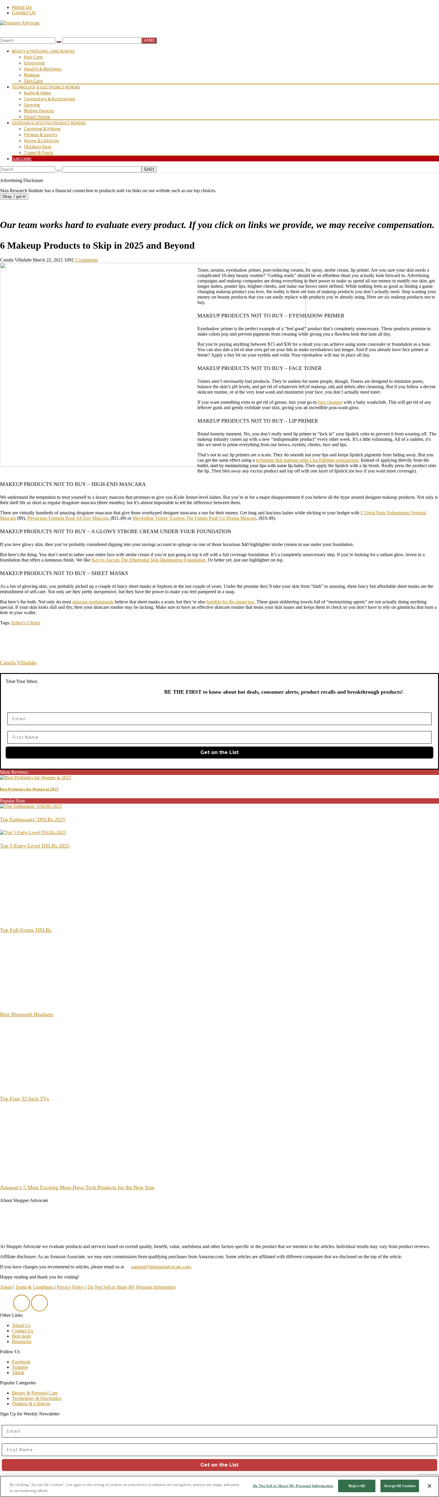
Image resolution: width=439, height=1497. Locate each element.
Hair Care (33, 57)
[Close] (429, 1486)
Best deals (21, 1336)
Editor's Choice (25, 622)
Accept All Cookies (400, 1486)
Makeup (32, 75)
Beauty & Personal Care (35, 1392)
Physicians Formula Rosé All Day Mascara (67, 518)
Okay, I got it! (14, 196)
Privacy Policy (71, 1287)
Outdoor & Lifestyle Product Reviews (49, 123)
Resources (21, 1341)
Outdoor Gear (38, 146)
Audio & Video (37, 93)
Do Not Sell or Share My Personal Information (132, 1287)
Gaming (32, 105)
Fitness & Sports (40, 134)
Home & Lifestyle (41, 140)
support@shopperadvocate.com (161, 1266)
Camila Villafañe (18, 663)
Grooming (34, 63)
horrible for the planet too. (230, 601)
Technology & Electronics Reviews (46, 87)
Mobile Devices (39, 111)
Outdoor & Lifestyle (31, 1403)
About (6, 1287)
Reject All (357, 1486)
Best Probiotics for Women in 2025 (29, 789)
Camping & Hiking (42, 128)
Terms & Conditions (35, 1287)
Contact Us (24, 12)
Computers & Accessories (49, 99)
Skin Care (33, 81)
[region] (219, 1486)
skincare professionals (92, 601)
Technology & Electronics (36, 1398)
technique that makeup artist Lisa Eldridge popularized (307, 460)
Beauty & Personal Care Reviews (43, 51)
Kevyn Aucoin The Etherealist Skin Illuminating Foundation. (149, 559)
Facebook (21, 1361)
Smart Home (37, 117)
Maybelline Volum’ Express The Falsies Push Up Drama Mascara (194, 518)
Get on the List (219, 752)
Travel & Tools (38, 152)
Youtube (20, 1367)
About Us (22, 7)
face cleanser (330, 402)
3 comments (86, 259)
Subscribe (22, 158)
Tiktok (18, 1372)
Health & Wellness (43, 69)
